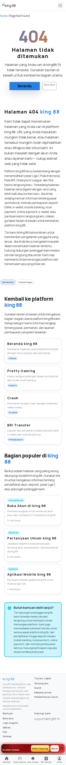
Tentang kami (41, 683)
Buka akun (49, 84)
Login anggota (10, 722)
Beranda (24, 86)
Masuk (54, 748)
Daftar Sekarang (40, 748)
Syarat (37, 687)
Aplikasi (6, 727)
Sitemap (7, 736)
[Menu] (60, 5)
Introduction (8, 282)
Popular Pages (25, 282)
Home (4, 16)
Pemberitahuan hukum (46, 696)
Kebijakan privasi (42, 692)
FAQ (5, 731)
